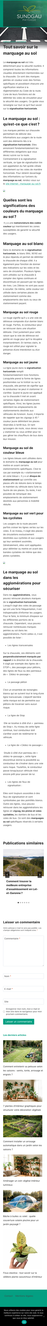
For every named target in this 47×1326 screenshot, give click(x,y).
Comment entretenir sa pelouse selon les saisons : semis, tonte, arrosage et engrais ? (23, 1070)
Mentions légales (24, 1296)
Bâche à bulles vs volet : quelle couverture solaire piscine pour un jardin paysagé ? (21, 1220)
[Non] (43, 1316)
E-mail (8, 989)
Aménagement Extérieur (14, 42)
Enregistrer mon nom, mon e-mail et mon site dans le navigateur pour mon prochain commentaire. (24, 1011)
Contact (8, 1296)
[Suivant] (40, 875)
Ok (24, 1322)
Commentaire (12, 938)
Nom (7, 976)
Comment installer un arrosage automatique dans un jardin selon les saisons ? (22, 1145)
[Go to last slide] (7, 875)
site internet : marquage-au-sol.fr (23, 183)
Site (6, 1001)
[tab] (18, 902)
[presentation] (23, 862)
